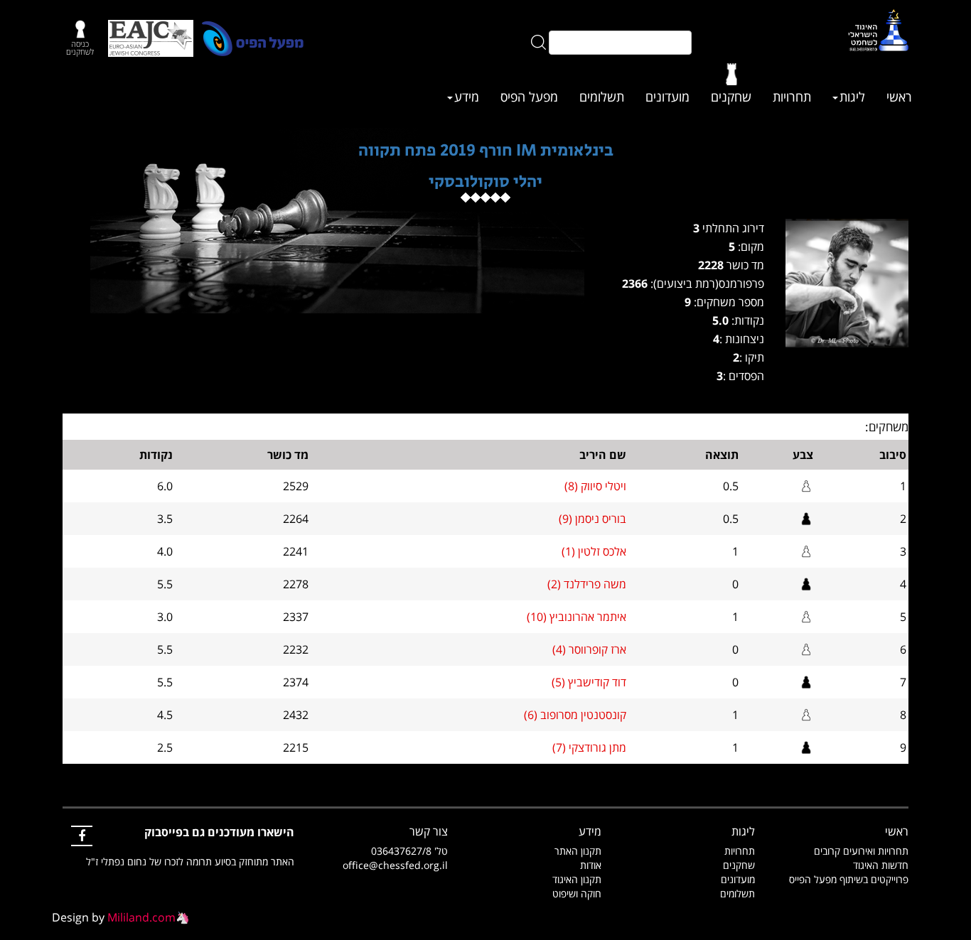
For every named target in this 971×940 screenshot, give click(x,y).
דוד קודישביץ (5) (589, 682)
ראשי (899, 96)
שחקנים (731, 96)
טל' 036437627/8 (409, 851)
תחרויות (792, 96)
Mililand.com (141, 917)
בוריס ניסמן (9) (592, 518)
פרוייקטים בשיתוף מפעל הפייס (848, 879)
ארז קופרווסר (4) (589, 649)
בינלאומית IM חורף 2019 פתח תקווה (485, 150)
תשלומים (601, 96)
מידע (466, 96)
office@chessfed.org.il (395, 865)
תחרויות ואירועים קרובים (861, 851)
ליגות (852, 96)
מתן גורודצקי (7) (589, 747)
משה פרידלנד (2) (586, 584)
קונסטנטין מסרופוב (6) (575, 715)
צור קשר (428, 831)
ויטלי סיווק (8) (595, 486)
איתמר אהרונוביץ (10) (576, 617)
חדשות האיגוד (880, 865)
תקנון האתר (577, 851)
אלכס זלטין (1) (594, 551)
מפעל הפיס (529, 96)
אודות (590, 865)
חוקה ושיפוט (576, 893)
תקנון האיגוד (576, 879)
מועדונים (667, 96)
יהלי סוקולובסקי (485, 181)
